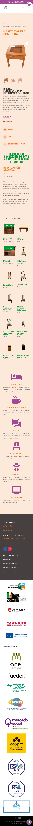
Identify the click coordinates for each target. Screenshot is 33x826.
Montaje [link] (11, 137)
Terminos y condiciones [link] (11, 572)
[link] (5, 7)
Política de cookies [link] (9, 567)
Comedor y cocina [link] (13, 24)
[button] (28, 8)
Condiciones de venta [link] (17, 144)
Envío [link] (10, 129)
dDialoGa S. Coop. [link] (20, 821)
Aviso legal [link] (6, 559)
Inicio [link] (4, 24)
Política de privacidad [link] (10, 563)
